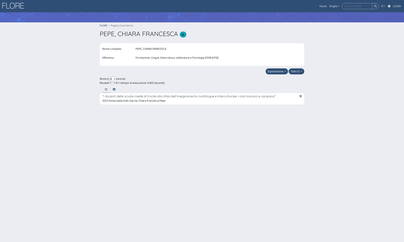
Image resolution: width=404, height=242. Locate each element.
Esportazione (276, 71)
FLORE (103, 25)
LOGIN (397, 6)
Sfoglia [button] (333, 6)
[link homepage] (14, 6)
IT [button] (382, 6)
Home (323, 6)
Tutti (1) (295, 71)
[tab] (106, 89)
